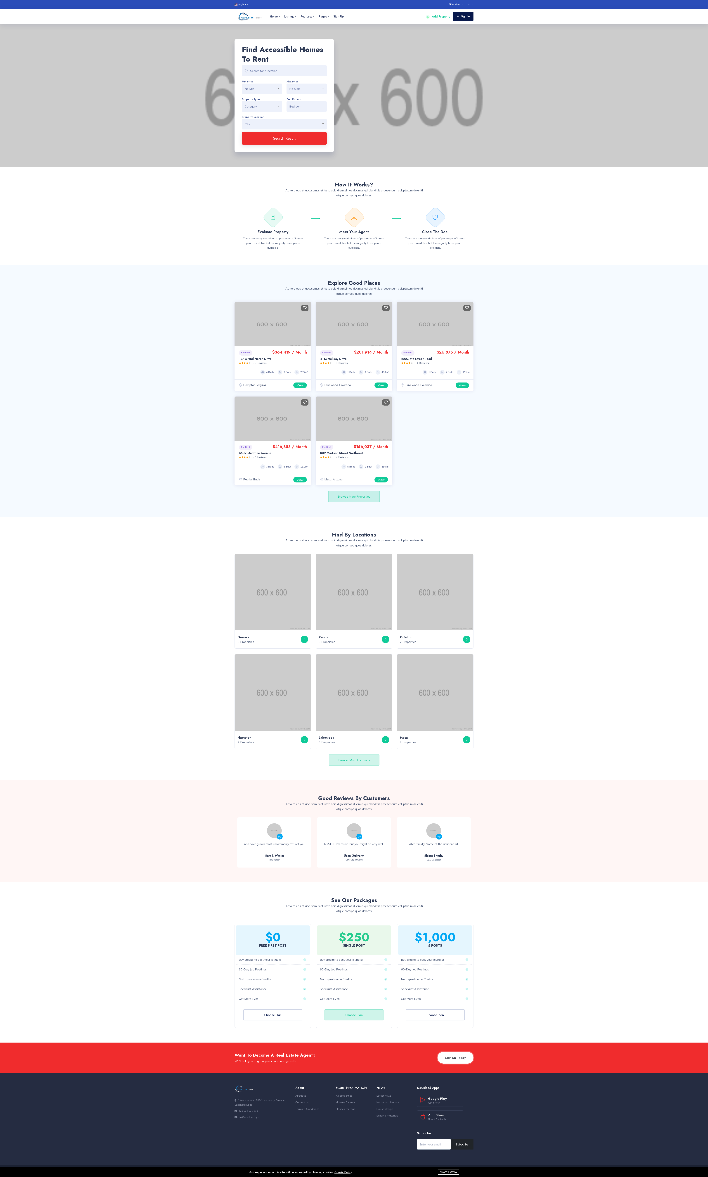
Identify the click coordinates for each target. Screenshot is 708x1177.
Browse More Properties (354, 496)
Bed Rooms (294, 99)
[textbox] (263, 89)
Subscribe (462, 1144)
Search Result (284, 138)
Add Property (440, 16)
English (241, 4)
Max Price (293, 81)
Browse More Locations (354, 760)
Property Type (251, 99)
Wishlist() (458, 4)
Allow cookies (448, 1172)
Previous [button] (238, 324)
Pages (323, 16)
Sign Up (338, 16)
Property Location (253, 117)
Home (274, 16)
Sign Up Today (455, 1058)
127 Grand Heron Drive (255, 359)
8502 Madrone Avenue (255, 453)
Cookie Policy (343, 1172)
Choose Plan (273, 1015)
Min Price (247, 81)
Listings (289, 16)
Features (306, 16)
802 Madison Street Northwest (341, 453)
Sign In (465, 16)
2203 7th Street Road (416, 359)
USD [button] (469, 4)
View (300, 385)
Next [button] (307, 324)
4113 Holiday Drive (333, 359)
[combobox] (262, 89)
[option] (274, 842)
